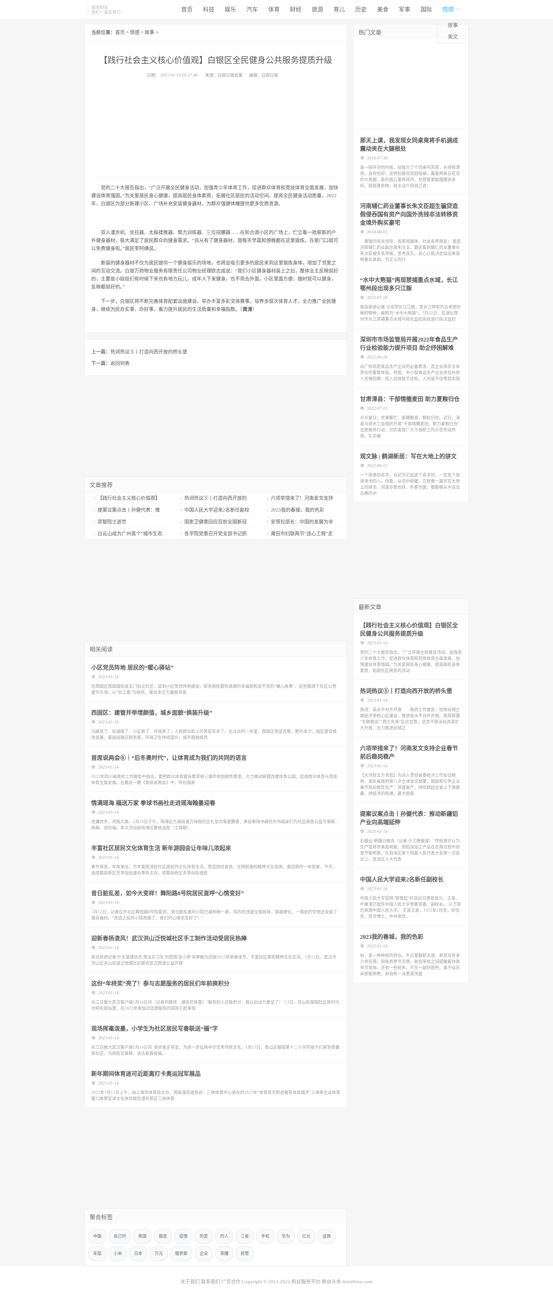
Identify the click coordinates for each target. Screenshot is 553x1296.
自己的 (120, 1236)
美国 (142, 1236)
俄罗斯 (181, 1253)
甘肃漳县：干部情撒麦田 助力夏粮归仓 (410, 399)
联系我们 (210, 1281)
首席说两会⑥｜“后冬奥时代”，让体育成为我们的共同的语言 (169, 758)
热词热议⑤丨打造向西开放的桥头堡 (148, 351)
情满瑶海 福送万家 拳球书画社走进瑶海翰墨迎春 (153, 803)
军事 (404, 9)
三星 (245, 1236)
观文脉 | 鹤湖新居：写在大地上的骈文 (408, 456)
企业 (204, 1253)
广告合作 (231, 1281)
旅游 (317, 9)
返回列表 (120, 363)
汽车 (252, 9)
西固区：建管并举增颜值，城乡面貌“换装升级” (151, 713)
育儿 (339, 9)
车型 (97, 1253)
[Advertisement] (216, 126)
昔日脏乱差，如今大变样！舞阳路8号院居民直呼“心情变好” (167, 893)
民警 (245, 1253)
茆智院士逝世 (112, 521)
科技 (208, 9)
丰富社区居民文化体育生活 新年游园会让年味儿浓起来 (161, 848)
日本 (138, 1253)
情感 (448, 9)
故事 (453, 25)
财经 (295, 9)
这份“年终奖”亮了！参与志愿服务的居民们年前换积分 (160, 983)
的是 (204, 1236)
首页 (187, 9)
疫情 (183, 1236)
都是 (163, 1236)
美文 (453, 36)
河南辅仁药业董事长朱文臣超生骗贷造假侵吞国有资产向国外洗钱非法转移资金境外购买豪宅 (409, 214)
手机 (265, 1236)
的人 (224, 1236)
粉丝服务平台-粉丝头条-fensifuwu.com (332, 1281)
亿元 (306, 1236)
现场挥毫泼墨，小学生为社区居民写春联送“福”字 (154, 1029)
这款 (327, 1236)
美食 (383, 9)
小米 (118, 1253)
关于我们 (190, 1281)
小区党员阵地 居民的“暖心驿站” (132, 667)
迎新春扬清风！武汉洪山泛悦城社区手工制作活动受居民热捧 (169, 938)
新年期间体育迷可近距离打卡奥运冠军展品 (146, 1074)
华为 (286, 1236)
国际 (426, 9)
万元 (159, 1253)
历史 (361, 9)
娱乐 (230, 9)
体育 (274, 9)
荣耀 (224, 1253)
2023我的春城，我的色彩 (297, 509)
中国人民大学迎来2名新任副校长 (402, 879)
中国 (97, 1236)
